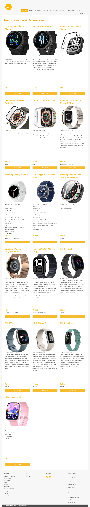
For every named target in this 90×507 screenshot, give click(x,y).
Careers (6, 484)
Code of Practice (8, 494)
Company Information (9, 476)
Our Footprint (7, 478)
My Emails (62, 10)
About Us (82, 13)
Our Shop (24, 10)
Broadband (38, 10)
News (5, 482)
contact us (72, 93)
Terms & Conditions (9, 492)
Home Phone (71, 10)
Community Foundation (10, 496)
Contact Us (79, 10)
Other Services (53, 10)
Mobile (31, 10)
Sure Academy (7, 486)
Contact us (45, 242)
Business (46, 10)
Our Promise (7, 480)
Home (18, 10)
